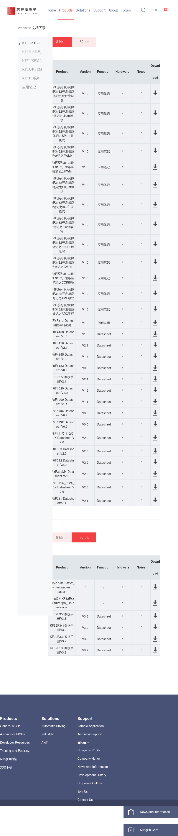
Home (51, 10)
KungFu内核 (8, 759)
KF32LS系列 (31, 52)
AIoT (44, 742)
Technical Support (89, 734)
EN (166, 9)
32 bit (84, 41)
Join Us (82, 791)
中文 (155, 9)
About (113, 10)
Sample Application (90, 726)
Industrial (47, 734)
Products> (25, 28)
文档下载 (39, 28)
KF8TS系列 (31, 78)
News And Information (92, 766)
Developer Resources (15, 742)
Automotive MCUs (12, 734)
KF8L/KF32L (32, 60)
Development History (91, 775)
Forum (126, 10)
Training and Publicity (14, 750)
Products (66, 10)
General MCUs (10, 726)
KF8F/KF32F (31, 43)
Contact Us (85, 799)
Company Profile (88, 750)
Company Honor (88, 758)
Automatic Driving (53, 726)
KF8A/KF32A (32, 69)
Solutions (83, 10)
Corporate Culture (89, 783)
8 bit (59, 41)
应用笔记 (29, 87)
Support (99, 10)
